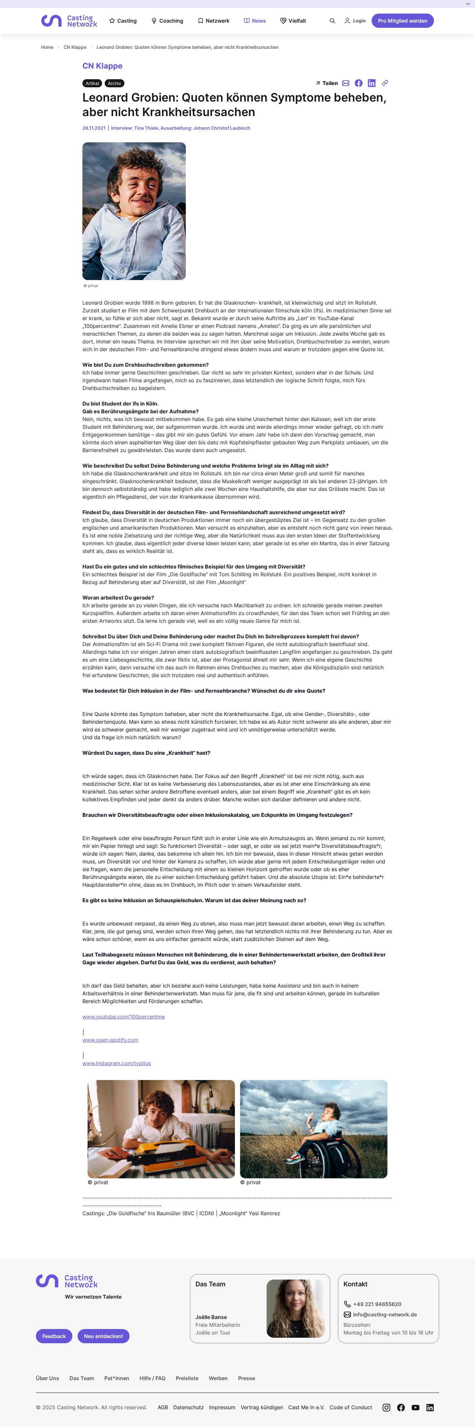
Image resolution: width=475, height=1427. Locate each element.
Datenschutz (188, 1407)
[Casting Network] (69, 20)
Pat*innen (116, 1378)
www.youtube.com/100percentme (123, 1016)
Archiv (114, 83)
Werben (218, 1378)
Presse (246, 1378)
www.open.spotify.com (110, 1040)
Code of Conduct (351, 1407)
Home (47, 47)
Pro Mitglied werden (403, 20)
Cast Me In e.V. (306, 1407)
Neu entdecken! (103, 1336)
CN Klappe (75, 47)
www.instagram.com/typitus (116, 1063)
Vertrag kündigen (262, 1407)
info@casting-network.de (385, 1314)
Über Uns (47, 1378)
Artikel (92, 83)
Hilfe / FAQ (152, 1378)
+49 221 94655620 (377, 1304)
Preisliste (187, 1378)
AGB (163, 1407)
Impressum (222, 1407)
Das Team (81, 1378)
